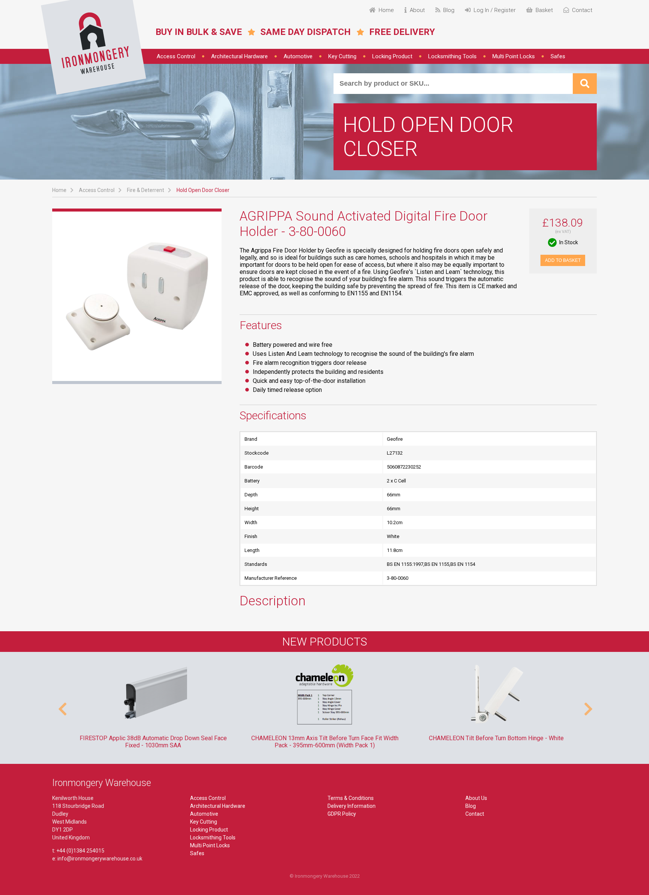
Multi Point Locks (513, 56)
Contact (474, 814)
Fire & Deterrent (145, 190)
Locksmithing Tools (452, 56)
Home (59, 190)
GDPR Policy (342, 814)
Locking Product (392, 56)
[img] (93, 47)
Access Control (176, 56)
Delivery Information (352, 806)
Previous (61, 705)
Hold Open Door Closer (203, 190)
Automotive (298, 56)
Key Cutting (342, 56)
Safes (558, 56)
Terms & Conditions (351, 798)
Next (587, 705)
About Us (476, 798)
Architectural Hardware (239, 56)
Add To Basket (563, 260)
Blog (470, 806)
